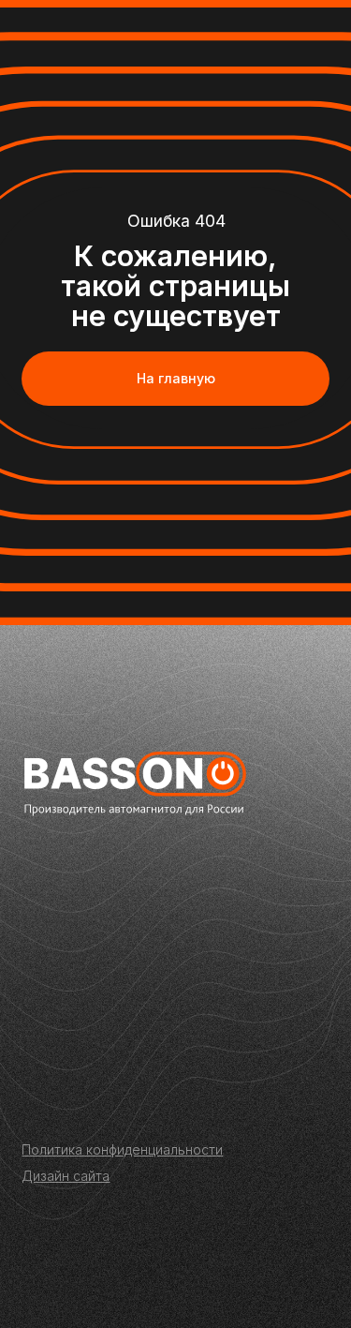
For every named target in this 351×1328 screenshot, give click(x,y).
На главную (176, 378)
